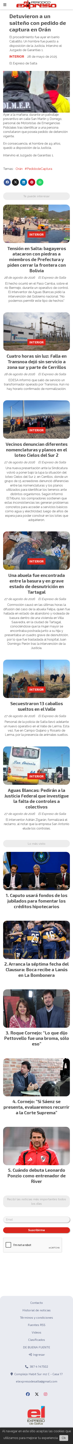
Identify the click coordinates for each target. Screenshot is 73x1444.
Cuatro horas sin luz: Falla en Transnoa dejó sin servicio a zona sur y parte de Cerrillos (37, 361)
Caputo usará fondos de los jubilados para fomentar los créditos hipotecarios (37, 901)
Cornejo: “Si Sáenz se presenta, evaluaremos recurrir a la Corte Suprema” (36, 1107)
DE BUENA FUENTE (36, 1347)
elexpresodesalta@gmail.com (36, 1381)
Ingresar (38, 1354)
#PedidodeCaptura (38, 169)
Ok (64, 1438)
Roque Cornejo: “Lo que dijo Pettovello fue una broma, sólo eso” (36, 1038)
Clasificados (36, 1339)
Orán (19, 169)
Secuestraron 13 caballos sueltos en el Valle (36, 706)
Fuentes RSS (36, 1325)
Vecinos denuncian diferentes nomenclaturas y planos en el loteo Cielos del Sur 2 (37, 449)
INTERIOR (16, 56)
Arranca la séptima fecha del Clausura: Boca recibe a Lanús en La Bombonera (37, 969)
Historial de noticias (36, 1310)
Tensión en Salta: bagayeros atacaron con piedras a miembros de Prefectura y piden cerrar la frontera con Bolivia (36, 259)
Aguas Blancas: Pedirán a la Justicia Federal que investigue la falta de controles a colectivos (36, 798)
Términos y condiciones (36, 1317)
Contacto (36, 1302)
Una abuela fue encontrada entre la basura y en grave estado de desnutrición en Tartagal (36, 583)
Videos (36, 1332)
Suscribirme (36, 1230)
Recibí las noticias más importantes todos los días (36, 1201)
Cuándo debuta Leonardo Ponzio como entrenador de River (36, 1175)
